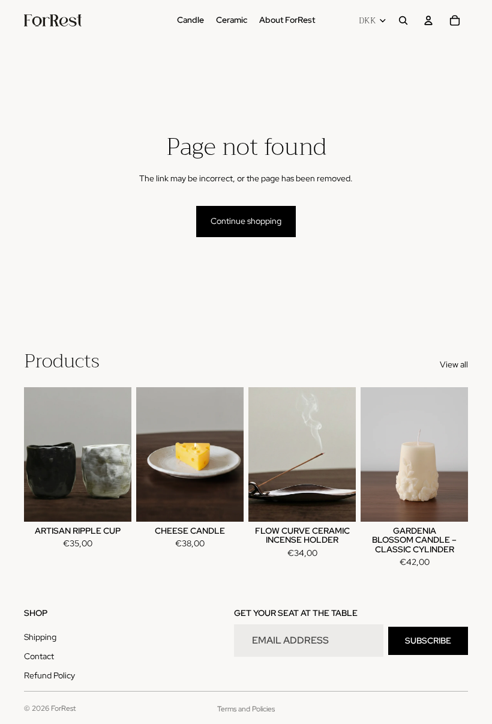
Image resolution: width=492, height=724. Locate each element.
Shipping (40, 637)
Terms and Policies (246, 709)
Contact (39, 656)
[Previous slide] (37, 454)
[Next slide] (118, 454)
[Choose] (113, 503)
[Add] (225, 503)
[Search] (403, 20)
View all (454, 364)
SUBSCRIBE (428, 640)
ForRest (63, 708)
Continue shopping (246, 221)
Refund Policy (49, 675)
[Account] (428, 20)
